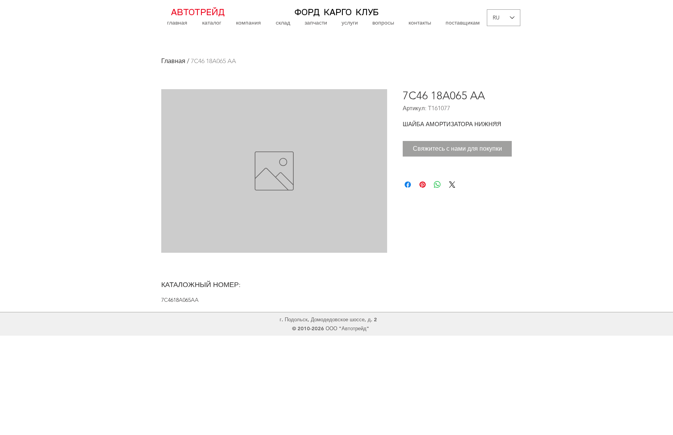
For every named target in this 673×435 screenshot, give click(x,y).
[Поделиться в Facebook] (407, 184)
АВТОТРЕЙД (198, 12)
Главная (173, 61)
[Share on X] (452, 184)
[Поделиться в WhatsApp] (437, 184)
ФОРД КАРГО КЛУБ (336, 12)
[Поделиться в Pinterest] (422, 184)
